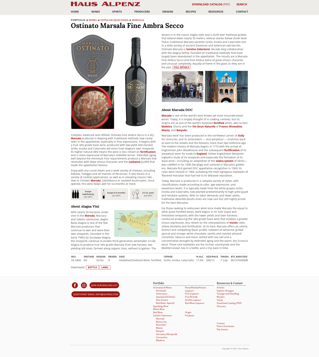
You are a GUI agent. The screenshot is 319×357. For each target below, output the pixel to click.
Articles (220, 287)
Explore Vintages (225, 290)
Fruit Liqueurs (192, 293)
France (223, 126)
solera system (225, 161)
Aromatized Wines (162, 287)
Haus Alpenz (105, 6)
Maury (166, 130)
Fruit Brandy (191, 296)
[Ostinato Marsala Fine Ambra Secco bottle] (136, 125)
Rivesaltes (235, 126)
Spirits (117, 11)
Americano (161, 293)
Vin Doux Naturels (203, 126)
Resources (215, 11)
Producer (189, 315)
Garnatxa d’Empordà (166, 334)
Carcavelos (161, 337)
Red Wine (158, 312)
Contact (242, 11)
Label (105, 267)
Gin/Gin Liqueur (193, 300)
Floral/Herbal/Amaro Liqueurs (195, 289)
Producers (142, 11)
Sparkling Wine (160, 306)
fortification (148, 152)
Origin (188, 312)
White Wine (159, 309)
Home (75, 11)
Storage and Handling (228, 293)
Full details (181, 67)
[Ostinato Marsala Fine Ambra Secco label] (92, 82)
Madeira (167, 126)
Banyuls (181, 130)
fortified (219, 123)
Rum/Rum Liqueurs (194, 303)
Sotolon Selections (114, 20)
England (202, 153)
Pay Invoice (222, 329)
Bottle (92, 267)
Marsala (138, 20)
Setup (220, 300)
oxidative (134, 162)
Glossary (221, 306)
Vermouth (161, 290)
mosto (233, 222)
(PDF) (211, 4)
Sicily (241, 135)
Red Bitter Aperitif (165, 303)
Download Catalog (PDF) (229, 303)
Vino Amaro (162, 300)
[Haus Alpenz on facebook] (74, 285)
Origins (167, 11)
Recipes (191, 11)
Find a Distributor (225, 326)
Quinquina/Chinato (165, 296)
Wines (95, 11)
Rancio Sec (161, 321)
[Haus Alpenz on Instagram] (83, 285)
